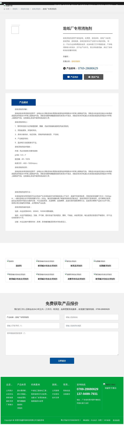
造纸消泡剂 (75, 61)
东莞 (100, 420)
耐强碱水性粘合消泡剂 (47, 265)
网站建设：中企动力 (90, 420)
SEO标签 (107, 420)
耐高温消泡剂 (76, 265)
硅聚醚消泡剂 (105, 265)
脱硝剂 (19, 265)
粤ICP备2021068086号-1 (71, 420)
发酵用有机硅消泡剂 (76, 279)
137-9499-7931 (87, 394)
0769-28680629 (88, 68)
